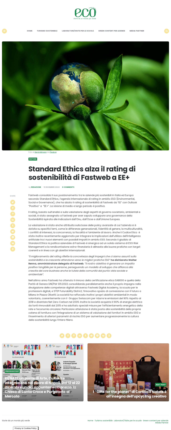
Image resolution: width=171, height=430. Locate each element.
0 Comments (68, 187)
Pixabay (53, 152)
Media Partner (137, 31)
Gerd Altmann (41, 152)
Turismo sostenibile (47, 31)
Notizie (32, 159)
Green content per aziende (111, 31)
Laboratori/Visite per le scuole (78, 31)
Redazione (36, 187)
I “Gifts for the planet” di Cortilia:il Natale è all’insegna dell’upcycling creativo (129, 394)
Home (29, 31)
